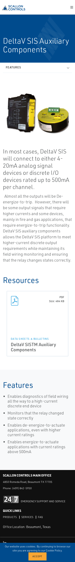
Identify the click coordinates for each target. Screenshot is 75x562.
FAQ (40, 517)
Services (27, 517)
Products (10, 517)
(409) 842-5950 (22, 488)
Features (13, 67)
